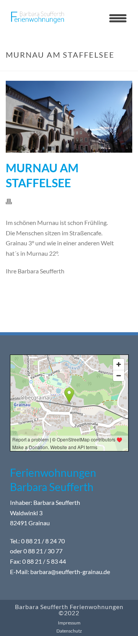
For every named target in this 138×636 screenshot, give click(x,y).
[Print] (13, 201)
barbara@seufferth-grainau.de (70, 571)
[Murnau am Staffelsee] (69, 117)
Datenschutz (69, 631)
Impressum (69, 623)
